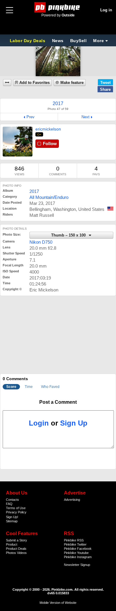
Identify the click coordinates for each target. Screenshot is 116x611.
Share (105, 89)
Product (11, 544)
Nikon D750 (40, 242)
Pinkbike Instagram (78, 557)
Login (39, 423)
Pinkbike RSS (74, 540)
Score (11, 387)
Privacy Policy (16, 512)
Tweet (105, 82)
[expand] (7, 82)
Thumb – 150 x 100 (69, 235)
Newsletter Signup (77, 565)
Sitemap (12, 521)
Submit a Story (16, 540)
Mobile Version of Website (58, 602)
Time (29, 387)
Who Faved (50, 387)
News (58, 40)
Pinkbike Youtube (76, 553)
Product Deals (16, 548)
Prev (30, 117)
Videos (22, 553)
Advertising (72, 499)
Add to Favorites (34, 83)
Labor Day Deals (28, 40)
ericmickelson (48, 129)
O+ (39, 134)
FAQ (9, 504)
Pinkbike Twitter (75, 544)
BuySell (78, 40)
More (98, 40)
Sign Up (73, 423)
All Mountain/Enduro (48, 197)
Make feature (72, 83)
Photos (11, 553)
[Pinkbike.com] (58, 7)
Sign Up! (12, 517)
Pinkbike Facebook (78, 548)
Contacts (12, 499)
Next (85, 117)
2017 (34, 191)
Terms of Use (16, 508)
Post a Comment (58, 402)
